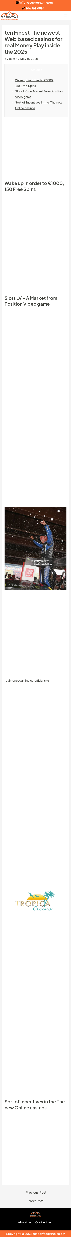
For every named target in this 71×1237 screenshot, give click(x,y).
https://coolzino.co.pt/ (49, 1234)
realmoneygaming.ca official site (27, 680)
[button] (66, 15)
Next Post (36, 1201)
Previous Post (36, 1192)
